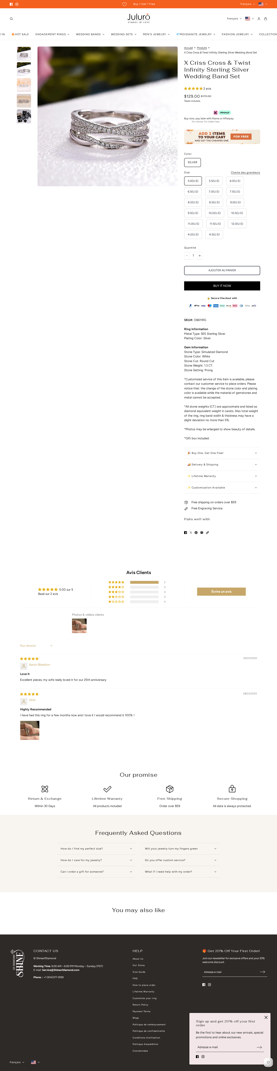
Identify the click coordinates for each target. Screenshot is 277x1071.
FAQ (135, 978)
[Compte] (259, 18)
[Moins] (186, 256)
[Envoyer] (259, 1047)
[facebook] (11, 4)
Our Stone (139, 965)
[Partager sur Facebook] (185, 532)
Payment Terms (141, 1011)
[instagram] (17, 4)
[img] (29, 659)
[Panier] (265, 18)
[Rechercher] (11, 18)
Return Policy (140, 1004)
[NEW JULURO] (138, 19)
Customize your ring (145, 998)
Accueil (188, 48)
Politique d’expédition (145, 1044)
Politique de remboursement (149, 1024)
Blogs (136, 1018)
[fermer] (266, 1017)
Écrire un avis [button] (221, 591)
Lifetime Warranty (144, 991)
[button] (193, 88)
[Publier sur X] (191, 532)
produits (202, 48)
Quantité (190, 247)
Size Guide (139, 972)
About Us (138, 959)
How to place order (144, 985)
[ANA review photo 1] (30, 730)
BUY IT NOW (222, 286)
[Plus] (199, 256)
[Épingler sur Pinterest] (196, 532)
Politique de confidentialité (149, 1031)
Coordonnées (140, 1051)
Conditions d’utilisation (146, 1037)
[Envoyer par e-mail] (202, 532)
